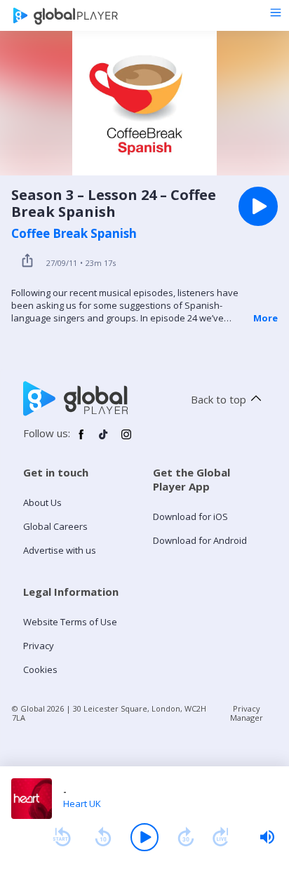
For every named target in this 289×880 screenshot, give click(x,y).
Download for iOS (190, 516)
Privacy (38, 645)
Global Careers (55, 526)
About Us (42, 502)
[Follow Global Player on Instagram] (126, 440)
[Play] (144, 837)
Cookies (40, 669)
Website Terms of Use (70, 621)
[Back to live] (221, 837)
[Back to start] (62, 837)
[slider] (267, 837)
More (265, 318)
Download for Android (200, 540)
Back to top (218, 399)
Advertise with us (59, 550)
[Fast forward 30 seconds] (186, 837)
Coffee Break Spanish (74, 233)
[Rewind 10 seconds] (103, 837)
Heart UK (82, 803)
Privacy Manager (246, 713)
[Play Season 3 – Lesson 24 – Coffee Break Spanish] (258, 206)
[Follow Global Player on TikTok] (104, 440)
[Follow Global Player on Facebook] (81, 440)
